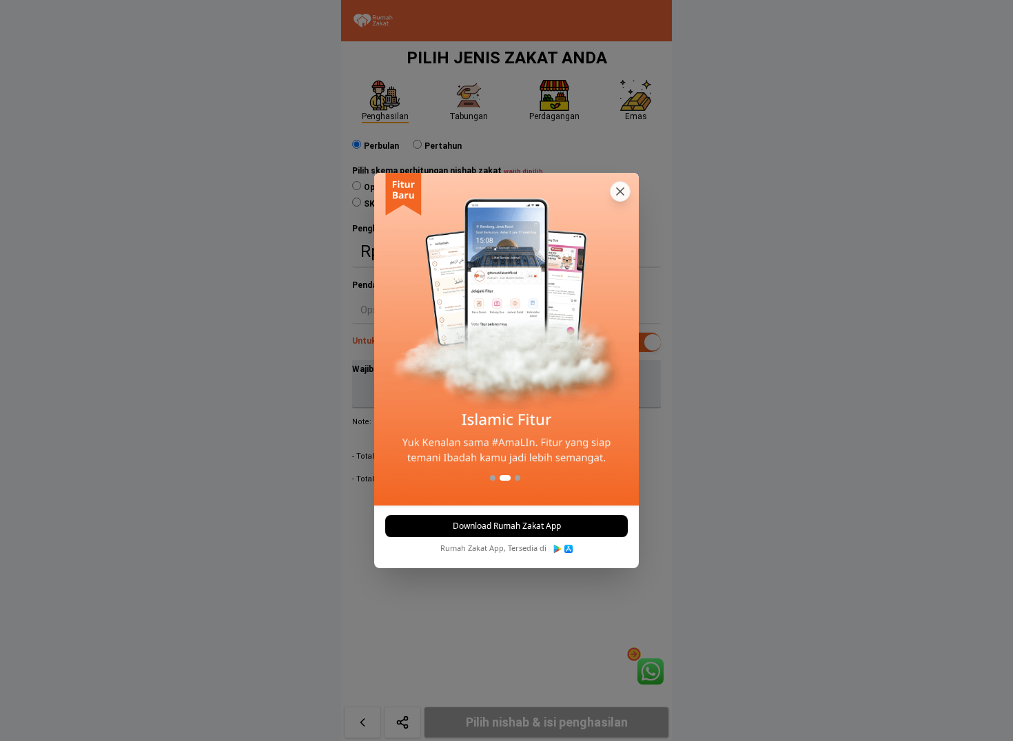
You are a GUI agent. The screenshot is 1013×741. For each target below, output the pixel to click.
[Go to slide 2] (505, 478)
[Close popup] (620, 191)
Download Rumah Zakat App (507, 526)
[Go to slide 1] (492, 478)
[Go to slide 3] (517, 478)
